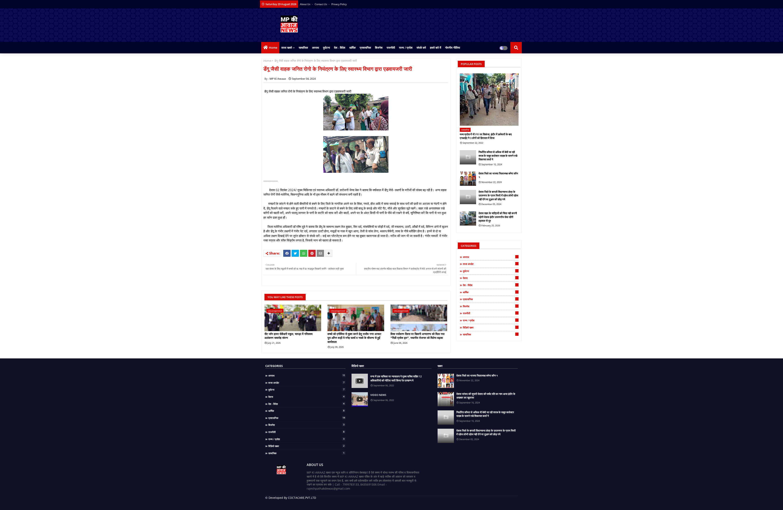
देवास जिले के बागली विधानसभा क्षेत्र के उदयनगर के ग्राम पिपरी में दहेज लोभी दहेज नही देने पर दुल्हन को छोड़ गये (498, 195)
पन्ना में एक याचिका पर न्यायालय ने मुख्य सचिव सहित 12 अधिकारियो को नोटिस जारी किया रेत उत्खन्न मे (396, 378)
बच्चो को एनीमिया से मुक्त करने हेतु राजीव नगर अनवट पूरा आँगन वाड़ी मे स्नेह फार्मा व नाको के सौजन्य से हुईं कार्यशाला (354, 338)
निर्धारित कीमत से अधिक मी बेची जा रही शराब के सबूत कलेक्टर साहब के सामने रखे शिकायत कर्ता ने (498, 155)
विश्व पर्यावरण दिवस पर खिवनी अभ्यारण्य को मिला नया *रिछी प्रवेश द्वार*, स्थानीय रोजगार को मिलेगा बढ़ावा (417, 336)
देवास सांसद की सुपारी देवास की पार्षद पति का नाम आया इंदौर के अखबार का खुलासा (485, 395)
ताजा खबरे (286, 48)
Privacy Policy (339, 4)
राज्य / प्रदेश (406, 48)
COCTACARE (339, 504)
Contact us (321, 4)
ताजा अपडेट (490, 264)
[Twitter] (295, 253)
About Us (305, 4)
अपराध (315, 48)
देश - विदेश (339, 48)
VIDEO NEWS (378, 395)
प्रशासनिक (365, 48)
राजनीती (391, 48)
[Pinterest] (312, 253)
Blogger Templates (294, 504)
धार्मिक (352, 48)
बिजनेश (379, 48)
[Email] (320, 253)
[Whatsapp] (303, 253)
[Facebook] (287, 253)
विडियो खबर (490, 327)
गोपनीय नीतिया (452, 48)
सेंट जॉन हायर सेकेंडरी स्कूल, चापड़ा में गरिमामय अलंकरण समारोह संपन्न (288, 336)
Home (273, 48)
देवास (490, 278)
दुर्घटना (326, 48)
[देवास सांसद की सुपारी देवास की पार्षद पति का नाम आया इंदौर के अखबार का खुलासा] (446, 399)
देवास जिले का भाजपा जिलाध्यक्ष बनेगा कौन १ (498, 175)
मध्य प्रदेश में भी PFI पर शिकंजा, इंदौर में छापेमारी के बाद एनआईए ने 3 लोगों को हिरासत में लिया (486, 136)
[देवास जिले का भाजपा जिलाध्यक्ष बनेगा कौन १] (468, 179)
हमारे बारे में (435, 48)
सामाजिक (303, 48)
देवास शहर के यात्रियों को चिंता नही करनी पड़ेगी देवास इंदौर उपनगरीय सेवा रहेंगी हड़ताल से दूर (498, 216)
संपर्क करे (421, 48)
